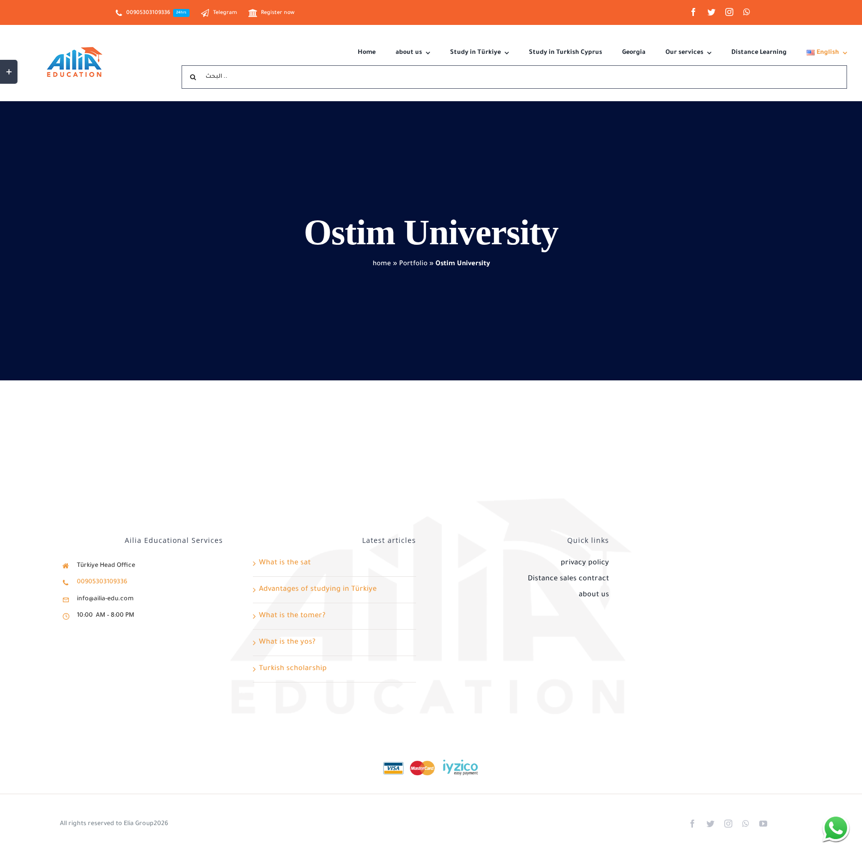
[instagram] (729, 12)
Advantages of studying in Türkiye (318, 590)
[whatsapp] (746, 12)
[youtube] (763, 824)
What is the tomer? (292, 616)
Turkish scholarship (293, 669)
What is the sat (285, 563)
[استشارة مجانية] (836, 828)
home (382, 264)
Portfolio (413, 264)
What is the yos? (287, 643)
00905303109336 (102, 582)
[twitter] (711, 12)
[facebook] (693, 12)
